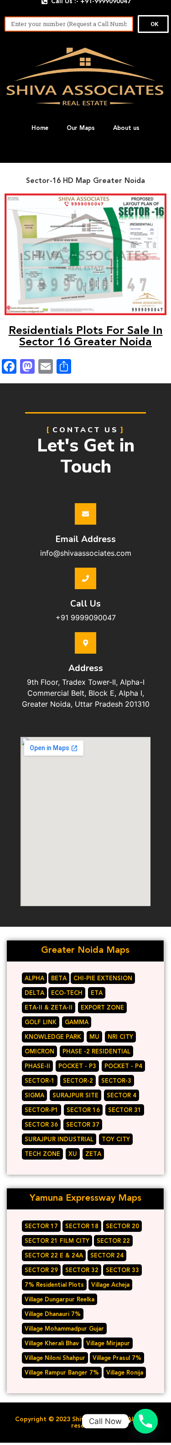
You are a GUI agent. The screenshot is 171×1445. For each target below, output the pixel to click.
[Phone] (145, 1421)
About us (126, 127)
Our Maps (81, 127)
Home (39, 127)
